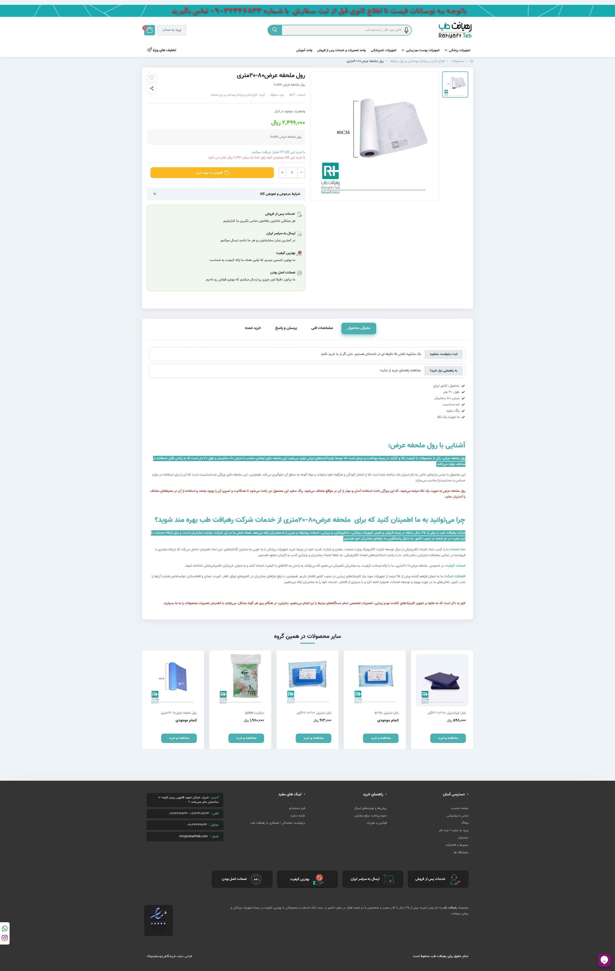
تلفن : (215, 813)
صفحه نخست (459, 808)
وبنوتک (151, 956)
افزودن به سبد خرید (209, 173)
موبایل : (214, 825)
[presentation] (469, 699)
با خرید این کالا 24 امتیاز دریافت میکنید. (278, 152)
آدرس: (214, 797)
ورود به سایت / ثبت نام (453, 830)
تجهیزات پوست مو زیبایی (423, 50)
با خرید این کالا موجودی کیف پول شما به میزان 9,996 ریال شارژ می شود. (256, 157)
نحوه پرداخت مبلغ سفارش (370, 815)
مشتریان (463, 837)
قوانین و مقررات (377, 823)
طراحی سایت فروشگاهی (177, 956)
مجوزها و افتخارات (456, 845)
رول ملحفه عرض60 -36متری (179, 713)
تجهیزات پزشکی (459, 50)
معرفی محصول (358, 328)
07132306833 (199, 813)
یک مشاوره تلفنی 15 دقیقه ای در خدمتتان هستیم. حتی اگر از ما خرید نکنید (371, 354)
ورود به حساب (171, 30)
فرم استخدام (297, 808)
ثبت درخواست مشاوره (443, 354)
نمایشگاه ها (461, 852)
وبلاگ (464, 823)
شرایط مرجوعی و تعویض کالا (280, 194)
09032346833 (197, 825)
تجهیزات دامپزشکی (383, 50)
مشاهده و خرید (448, 738)
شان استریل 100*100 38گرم (314, 713)
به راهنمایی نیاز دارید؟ (443, 370)
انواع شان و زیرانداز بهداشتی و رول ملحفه (417, 61)
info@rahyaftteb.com (193, 836)
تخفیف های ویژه (164, 50)
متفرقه (274, 95)
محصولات (457, 61)
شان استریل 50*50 (387, 713)
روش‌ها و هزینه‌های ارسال (370, 808)
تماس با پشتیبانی (457, 815)
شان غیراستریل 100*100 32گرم (447, 713)
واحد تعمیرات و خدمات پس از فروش (341, 50)
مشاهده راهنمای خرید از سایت (400, 370)
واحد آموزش (304, 50)
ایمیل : (214, 836)
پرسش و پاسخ (286, 328)
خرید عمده (253, 328)
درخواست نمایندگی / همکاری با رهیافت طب (277, 823)
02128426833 (178, 813)
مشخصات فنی (322, 328)
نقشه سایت (297, 815)
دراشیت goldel (254, 713)
